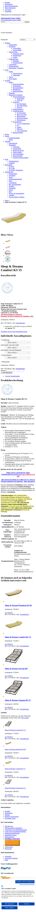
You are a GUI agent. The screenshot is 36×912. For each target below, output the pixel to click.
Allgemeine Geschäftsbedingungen (16, 830)
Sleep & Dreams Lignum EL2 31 (15, 730)
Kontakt (7, 2)
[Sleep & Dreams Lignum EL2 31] (8, 727)
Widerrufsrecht (9, 837)
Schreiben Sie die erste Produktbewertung (14, 331)
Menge (3, 370)
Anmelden (8, 856)
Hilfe (6, 860)
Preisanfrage (9, 4)
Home (7, 200)
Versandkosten (20, 323)
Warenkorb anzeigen (11, 858)
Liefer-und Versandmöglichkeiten (15, 831)
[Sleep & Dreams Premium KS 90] (14, 601)
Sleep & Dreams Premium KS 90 (18, 605)
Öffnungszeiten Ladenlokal (13, 828)
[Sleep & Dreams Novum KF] (14, 665)
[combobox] (18, 342)
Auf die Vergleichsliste (12, 376)
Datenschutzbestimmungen (27, 884)
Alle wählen (25, 718)
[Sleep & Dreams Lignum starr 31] (8, 784)
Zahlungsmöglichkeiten (12, 833)
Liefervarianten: (6, 355)
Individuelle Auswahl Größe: (10, 345)
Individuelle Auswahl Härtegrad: (11, 350)
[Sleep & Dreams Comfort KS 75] (14, 633)
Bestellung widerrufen (12, 839)
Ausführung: (5, 340)
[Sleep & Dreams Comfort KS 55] (14, 230)
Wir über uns (9, 826)
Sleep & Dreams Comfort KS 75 (18, 637)
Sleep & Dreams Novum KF (16, 669)
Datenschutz (9, 847)
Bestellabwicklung (10, 835)
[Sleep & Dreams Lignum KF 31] (14, 696)
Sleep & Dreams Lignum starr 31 (15, 788)
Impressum (8, 848)
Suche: (3, 22)
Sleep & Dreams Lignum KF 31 (18, 700)
